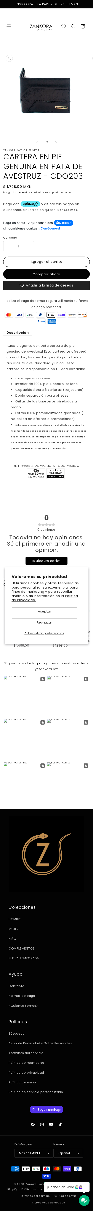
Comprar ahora (46, 274)
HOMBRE (15, 919)
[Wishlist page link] (63, 26)
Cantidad (10, 238)
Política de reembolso (26, 1063)
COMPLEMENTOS (22, 948)
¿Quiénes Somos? (23, 1006)
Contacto (16, 986)
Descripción (17, 332)
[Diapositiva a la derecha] (56, 142)
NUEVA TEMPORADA (24, 958)
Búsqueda (17, 1033)
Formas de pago (22, 996)
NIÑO (12, 939)
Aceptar (44, 611)
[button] (8, 26)
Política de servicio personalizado (36, 1092)
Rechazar (44, 622)
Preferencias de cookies (48, 1202)
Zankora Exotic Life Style (42, 1184)
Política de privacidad (26, 1072)
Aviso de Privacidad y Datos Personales (40, 1043)
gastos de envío (18, 192)
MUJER (14, 929)
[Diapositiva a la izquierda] (37, 142)
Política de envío (22, 1082)
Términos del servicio (26, 1053)
